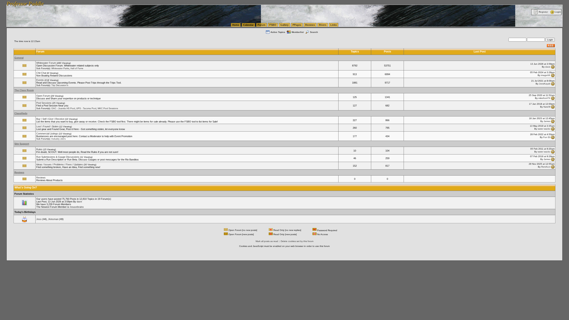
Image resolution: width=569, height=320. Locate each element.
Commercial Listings (47, 133)
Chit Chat (41, 73)
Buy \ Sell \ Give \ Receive (50, 119)
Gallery (284, 25)
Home (235, 25)
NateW (546, 106)
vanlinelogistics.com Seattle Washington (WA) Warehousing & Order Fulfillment (128, 2)
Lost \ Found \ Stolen (47, 126)
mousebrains (77, 207)
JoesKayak (544, 83)
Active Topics (277, 32)
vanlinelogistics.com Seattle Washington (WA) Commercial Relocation (208, 2)
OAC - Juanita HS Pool (63, 108)
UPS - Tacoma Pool (86, 108)
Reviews (310, 25)
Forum (261, 25)
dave (547, 66)
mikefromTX (544, 98)
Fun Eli (546, 137)
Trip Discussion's (59, 85)
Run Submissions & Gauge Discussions (57, 157)
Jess (39, 219)
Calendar (248, 25)
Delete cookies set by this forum (297, 241)
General (19, 57)
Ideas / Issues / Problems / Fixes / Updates (59, 164)
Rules (39, 149)
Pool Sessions (44, 103)
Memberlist (298, 32)
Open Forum (43, 95)
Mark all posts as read (267, 241)
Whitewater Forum (46, 63)
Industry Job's (58, 139)
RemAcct (545, 167)
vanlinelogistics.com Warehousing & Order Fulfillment (275, 2)
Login (558, 12)
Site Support (21, 143)
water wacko (544, 129)
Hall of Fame (76, 68)
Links (333, 25)
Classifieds (20, 113)
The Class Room (24, 90)
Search (314, 32)
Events (40, 80)
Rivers (322, 25)
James (547, 121)
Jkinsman (53, 219)
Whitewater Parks (60, 68)
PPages (297, 25)
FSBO (272, 25)
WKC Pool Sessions (108, 108)
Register (543, 12)
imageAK (545, 75)
